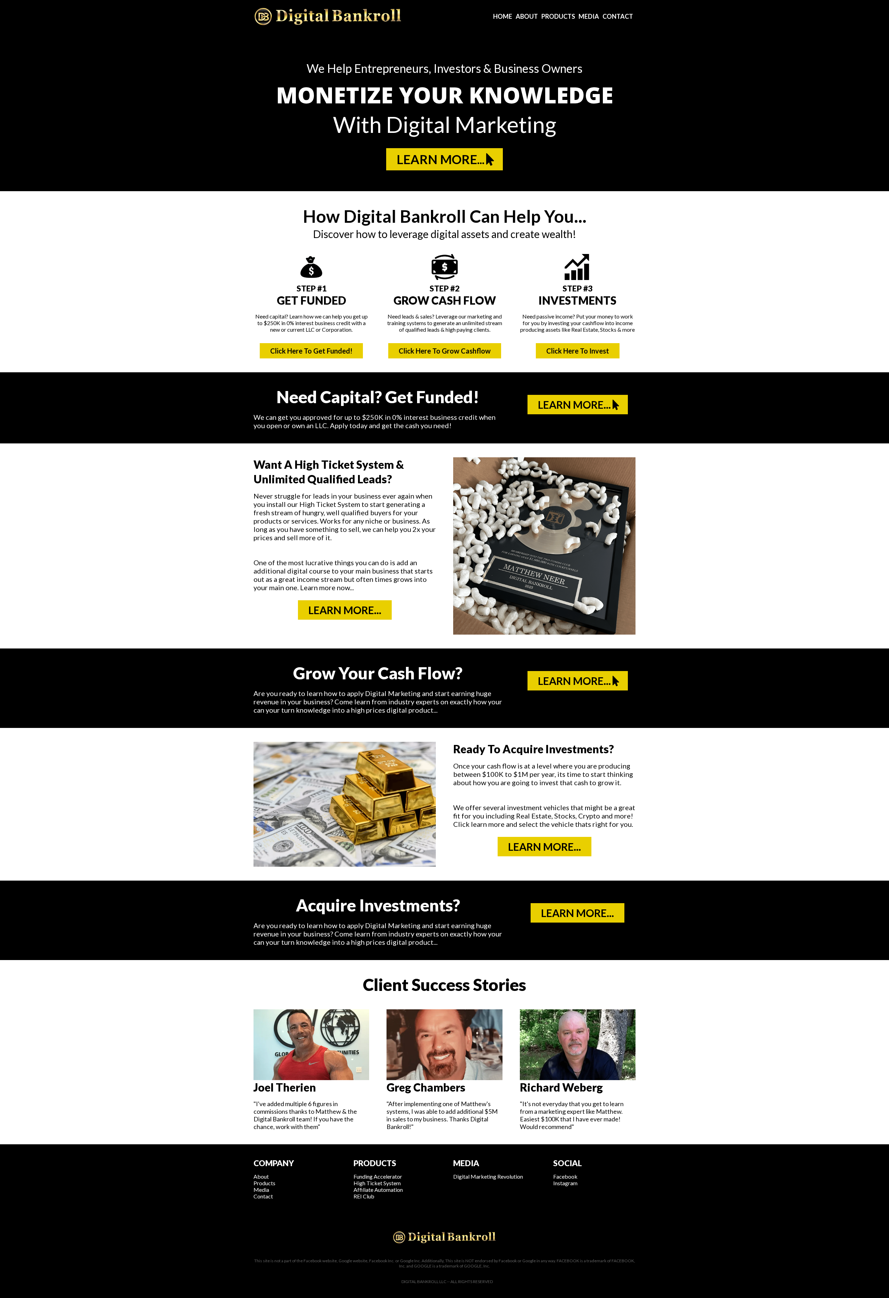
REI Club (364, 1196)
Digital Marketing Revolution (488, 1176)
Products (264, 1183)
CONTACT (618, 16)
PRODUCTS (558, 16)
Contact (263, 1196)
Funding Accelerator (378, 1176)
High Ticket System (378, 1183)
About (261, 1176)
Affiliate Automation (378, 1189)
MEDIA (589, 16)
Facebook (565, 1176)
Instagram (565, 1183)
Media (261, 1189)
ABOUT (527, 16)
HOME (502, 16)
